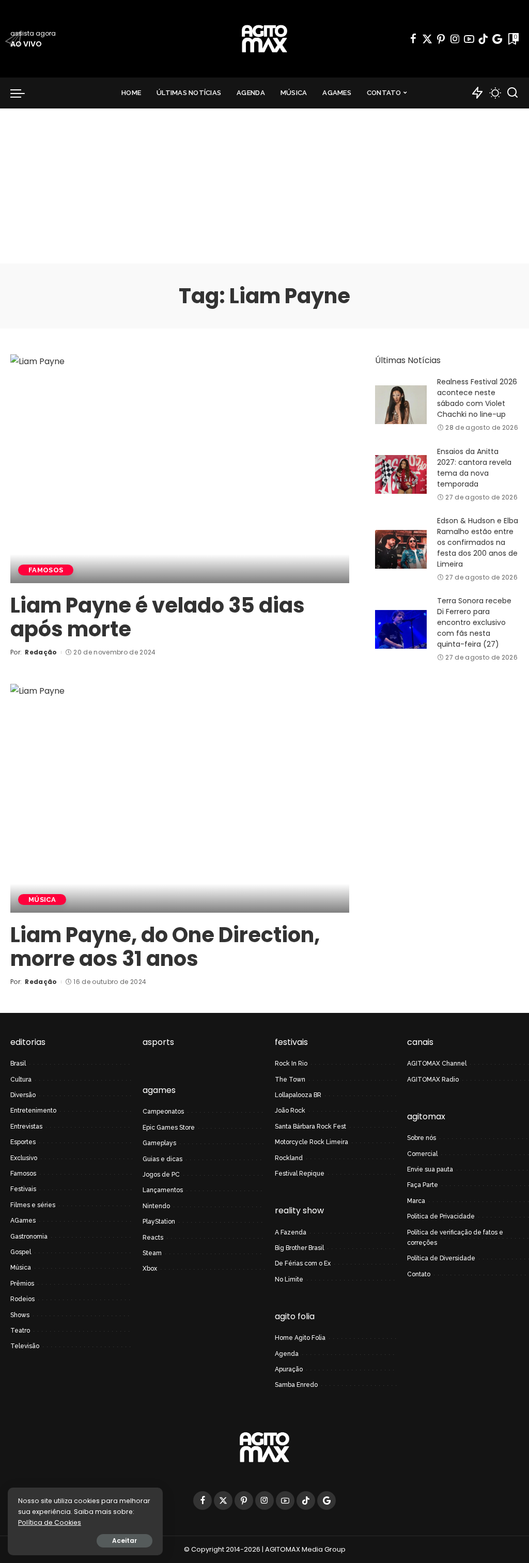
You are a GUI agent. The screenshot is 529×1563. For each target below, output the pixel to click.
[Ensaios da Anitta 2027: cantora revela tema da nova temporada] (401, 474)
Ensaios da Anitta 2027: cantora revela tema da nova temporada (474, 467)
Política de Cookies (49, 1522)
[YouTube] (469, 39)
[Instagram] (455, 39)
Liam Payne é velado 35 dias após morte (157, 617)
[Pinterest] (441, 39)
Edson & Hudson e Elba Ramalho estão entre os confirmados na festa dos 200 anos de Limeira (477, 542)
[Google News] (497, 39)
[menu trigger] (22, 92)
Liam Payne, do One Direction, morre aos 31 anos (165, 946)
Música (42, 899)
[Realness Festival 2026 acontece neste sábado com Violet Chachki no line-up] (401, 404)
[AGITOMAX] (264, 38)
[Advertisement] (264, 186)
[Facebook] (413, 39)
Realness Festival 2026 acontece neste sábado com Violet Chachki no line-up (477, 398)
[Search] (512, 92)
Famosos (45, 570)
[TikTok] (483, 39)
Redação (41, 652)
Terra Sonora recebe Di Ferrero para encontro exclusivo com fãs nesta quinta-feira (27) (474, 622)
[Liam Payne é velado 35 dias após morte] (179, 468)
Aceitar (124, 1540)
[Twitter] (427, 39)
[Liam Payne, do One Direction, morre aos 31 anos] (179, 798)
